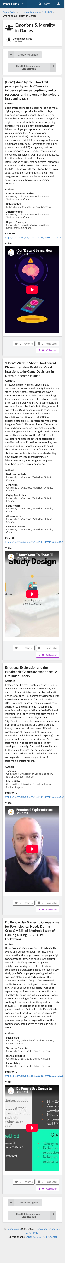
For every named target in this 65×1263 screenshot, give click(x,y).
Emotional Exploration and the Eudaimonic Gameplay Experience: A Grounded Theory (31, 672)
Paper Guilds (14, 1228)
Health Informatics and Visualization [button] (28, 67)
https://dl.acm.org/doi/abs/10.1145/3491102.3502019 (35, 541)
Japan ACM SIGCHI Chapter (41, 1236)
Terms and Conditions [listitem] (48, 1229)
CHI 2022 (47, 12)
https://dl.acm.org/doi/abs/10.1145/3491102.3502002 (35, 796)
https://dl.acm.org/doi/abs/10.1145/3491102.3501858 (35, 1075)
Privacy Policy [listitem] (32, 1233)
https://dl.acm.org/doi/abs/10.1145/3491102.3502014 (35, 237)
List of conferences (29, 12)
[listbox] (13, 4)
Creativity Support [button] (28, 54)
